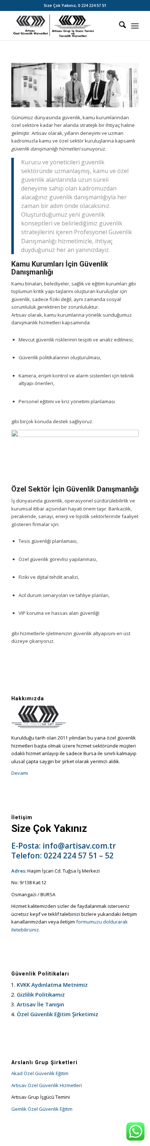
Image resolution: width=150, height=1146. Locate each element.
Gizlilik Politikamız (41, 994)
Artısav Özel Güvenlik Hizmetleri (46, 1085)
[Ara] (119, 25)
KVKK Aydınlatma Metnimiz (52, 984)
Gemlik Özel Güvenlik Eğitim (41, 1109)
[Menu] (135, 26)
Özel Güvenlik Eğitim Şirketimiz (57, 1014)
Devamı (19, 773)
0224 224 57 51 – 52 (79, 855)
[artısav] (62, 25)
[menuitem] (119, 25)
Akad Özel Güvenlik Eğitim (39, 1073)
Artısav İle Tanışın (40, 1004)
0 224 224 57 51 (92, 5)
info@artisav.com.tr (79, 846)
